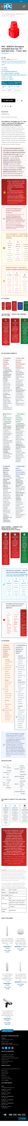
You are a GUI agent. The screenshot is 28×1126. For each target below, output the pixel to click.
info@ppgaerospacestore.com (8, 1087)
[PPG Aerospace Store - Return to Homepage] (4, 1114)
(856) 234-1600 (4, 1104)
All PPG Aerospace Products (9, 71)
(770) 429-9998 (4, 1091)
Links (21, 1)
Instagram (12, 1048)
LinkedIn (8, 106)
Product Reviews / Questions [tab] (9, 117)
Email (10, 106)
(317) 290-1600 (4, 1097)
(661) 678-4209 (4, 1101)
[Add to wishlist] (17, 100)
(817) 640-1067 (4, 1094)
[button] (4, 53)
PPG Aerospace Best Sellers (8, 75)
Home (2, 12)
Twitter (5, 106)
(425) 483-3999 (4, 1108)
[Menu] (2, 7)
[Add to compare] (21, 100)
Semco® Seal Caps (21, 75)
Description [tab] (4, 111)
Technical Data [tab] (5, 114)
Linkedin (9, 1048)
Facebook (2, 106)
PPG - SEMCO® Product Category (10, 73)
